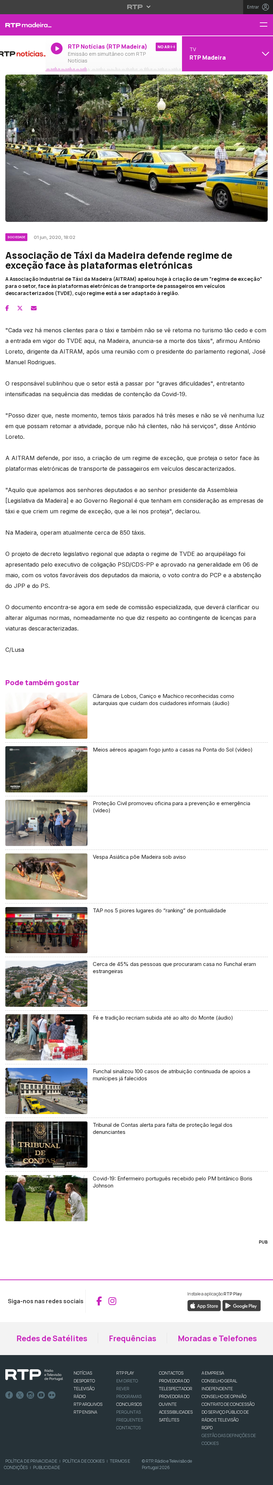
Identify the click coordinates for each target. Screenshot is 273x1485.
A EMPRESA (213, 1373)
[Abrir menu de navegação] (266, 25)
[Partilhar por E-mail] (34, 308)
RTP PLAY (125, 1373)
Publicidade (46, 1467)
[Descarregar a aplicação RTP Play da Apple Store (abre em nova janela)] (204, 1305)
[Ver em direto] (23, 54)
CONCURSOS (129, 1404)
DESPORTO (84, 1381)
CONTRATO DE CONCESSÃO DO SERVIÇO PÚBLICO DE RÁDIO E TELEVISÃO (228, 1412)
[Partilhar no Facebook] (7, 308)
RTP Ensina (85, 1412)
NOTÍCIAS (83, 1373)
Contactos (128, 1428)
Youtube (41, 1395)
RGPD (207, 1428)
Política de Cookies (84, 1461)
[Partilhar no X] (20, 308)
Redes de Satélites (51, 1338)
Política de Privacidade (31, 1461)
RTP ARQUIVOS (88, 1404)
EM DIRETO (127, 1381)
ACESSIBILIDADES (176, 1412)
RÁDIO (80, 1396)
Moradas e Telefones (217, 1338)
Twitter (20, 1395)
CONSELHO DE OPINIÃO (224, 1396)
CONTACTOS (171, 1373)
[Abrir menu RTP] (136, 6)
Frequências (132, 1338)
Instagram (30, 1395)
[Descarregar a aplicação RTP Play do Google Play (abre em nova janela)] (241, 1305)
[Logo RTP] (34, 1375)
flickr (52, 1395)
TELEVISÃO (84, 1389)
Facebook (9, 1395)
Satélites (169, 1420)
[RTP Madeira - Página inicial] (23, 25)
